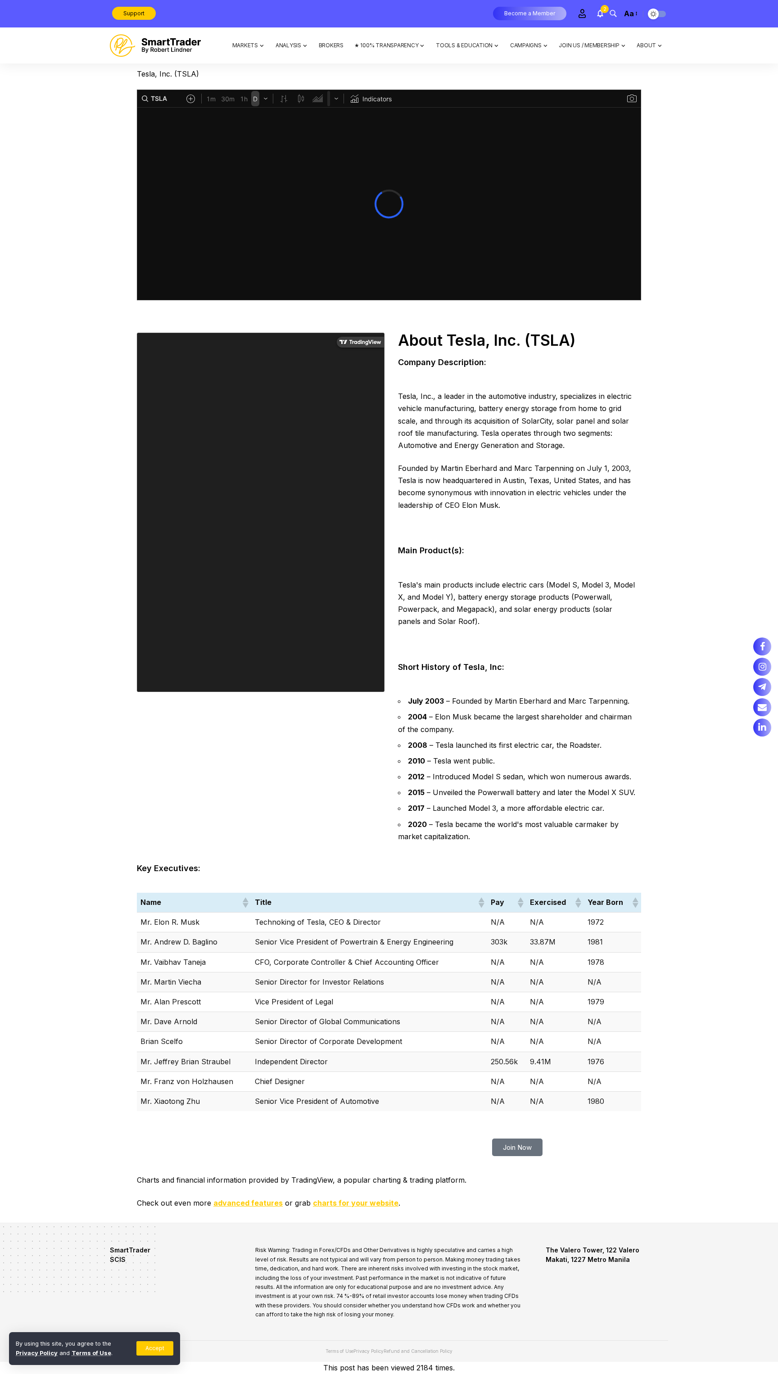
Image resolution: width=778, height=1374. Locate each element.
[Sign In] (582, 13)
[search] (613, 13)
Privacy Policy (37, 1353)
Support (134, 13)
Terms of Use (91, 1353)
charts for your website (355, 1202)
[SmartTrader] (155, 45)
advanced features (248, 1202)
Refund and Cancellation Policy (418, 1351)
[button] (245, 902)
